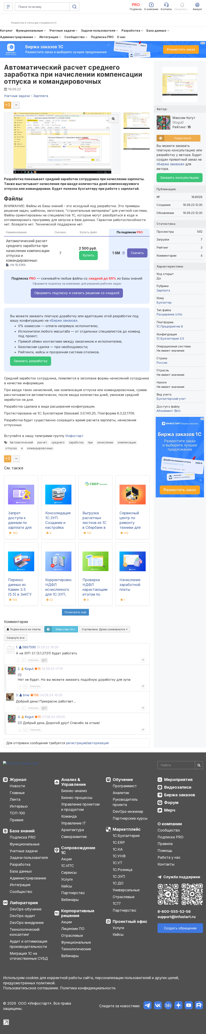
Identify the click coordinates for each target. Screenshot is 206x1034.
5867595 (29, 647)
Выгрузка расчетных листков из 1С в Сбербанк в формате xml (94, 522)
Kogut (29, 669)
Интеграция (20, 885)
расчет (42, 442)
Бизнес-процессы (76, 797)
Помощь (165, 850)
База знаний (22, 830)
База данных (21, 871)
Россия (162, 363)
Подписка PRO (23, 837)
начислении (105, 442)
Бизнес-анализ (74, 791)
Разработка (20, 864)
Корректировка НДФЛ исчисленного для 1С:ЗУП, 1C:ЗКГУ (58, 589)
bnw (26, 695)
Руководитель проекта (125, 802)
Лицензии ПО (72, 929)
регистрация (76, 743)
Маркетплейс (127, 829)
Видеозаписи (177, 787)
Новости (17, 786)
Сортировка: (104, 629)
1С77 (117, 903)
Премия (16, 820)
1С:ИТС (67, 866)
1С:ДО (118, 883)
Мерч (169, 810)
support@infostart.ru (177, 917)
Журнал (18, 779)
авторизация (98, 743)
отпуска (11, 448)
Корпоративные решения (77, 913)
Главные (17, 793)
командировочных (40, 448)
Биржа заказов (179, 794)
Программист (125, 786)
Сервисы (69, 872)
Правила (165, 844)
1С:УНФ (119, 856)
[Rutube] (199, 1006)
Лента (15, 799)
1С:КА (118, 849)
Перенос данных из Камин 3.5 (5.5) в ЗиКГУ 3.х (20, 589)
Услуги (67, 879)
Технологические (76, 949)
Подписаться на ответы (25, 629)
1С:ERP (119, 842)
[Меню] (8, 6)
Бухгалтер (164, 302)
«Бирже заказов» (63, 320)
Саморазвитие (74, 837)
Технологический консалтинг (24, 932)
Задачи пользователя (29, 857)
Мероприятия (178, 779)
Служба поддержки (181, 877)
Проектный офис (130, 921)
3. (17, 695)
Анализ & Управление (73, 782)
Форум (171, 802)
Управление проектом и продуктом (80, 807)
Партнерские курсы (130, 818)
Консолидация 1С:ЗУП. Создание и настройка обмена (58, 522)
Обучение (123, 779)
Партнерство (73, 893)
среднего (58, 442)
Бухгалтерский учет (171, 399)
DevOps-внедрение (27, 922)
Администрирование (28, 878)
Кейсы (66, 886)
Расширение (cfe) (169, 314)
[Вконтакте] (158, 1006)
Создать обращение (180, 928)
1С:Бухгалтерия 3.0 (170, 338)
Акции (66, 859)
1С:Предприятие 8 (170, 326)
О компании (170, 823)
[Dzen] (178, 1006)
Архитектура (72, 830)
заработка (76, 442)
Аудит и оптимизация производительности (28, 944)
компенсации (127, 442)
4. (19, 717)
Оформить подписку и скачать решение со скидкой (76, 293)
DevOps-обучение (25, 909)
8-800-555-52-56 (174, 911)
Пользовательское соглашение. (31, 988)
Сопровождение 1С (78, 850)
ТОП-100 (17, 813)
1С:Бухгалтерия (126, 836)
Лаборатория (24, 902)
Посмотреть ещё (75, 612)
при (90, 442)
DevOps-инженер (128, 811)
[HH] (168, 1006)
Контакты (166, 864)
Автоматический (21, 442)
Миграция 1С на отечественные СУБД (29, 956)
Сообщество (21, 891)
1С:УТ (117, 863)
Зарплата (163, 290)
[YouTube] (188, 1006)
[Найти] (199, 765)
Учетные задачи (24, 851)
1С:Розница (122, 870)
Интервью (19, 806)
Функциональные (24, 844)
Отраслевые (72, 935)
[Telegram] (147, 1006)
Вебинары (70, 900)
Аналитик (121, 793)
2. (19, 669)
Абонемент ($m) (169, 411)
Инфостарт (74, 436)
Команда (69, 816)
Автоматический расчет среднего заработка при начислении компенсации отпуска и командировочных (73, 74)
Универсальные (126, 890)
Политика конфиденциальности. (88, 988)
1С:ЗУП (119, 876)
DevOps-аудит (22, 916)
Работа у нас (169, 857)
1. (17, 647)
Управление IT (73, 823)
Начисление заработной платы (129, 585)
